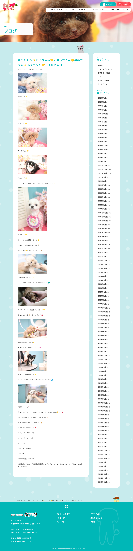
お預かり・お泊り (104, 73)
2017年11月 (102, 407)
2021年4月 (102, 244)
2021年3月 (102, 248)
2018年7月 (102, 375)
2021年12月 (102, 213)
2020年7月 (102, 280)
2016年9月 (102, 462)
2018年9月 (102, 367)
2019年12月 (102, 308)
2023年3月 (102, 157)
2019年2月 (102, 347)
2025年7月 (102, 122)
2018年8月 (102, 371)
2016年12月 (102, 450)
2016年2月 (102, 470)
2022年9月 (102, 177)
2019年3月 (102, 343)
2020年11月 (102, 264)
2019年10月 (102, 316)
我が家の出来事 (103, 80)
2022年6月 (102, 189)
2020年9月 (102, 272)
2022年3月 (102, 201)
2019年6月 (102, 331)
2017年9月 (102, 415)
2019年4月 (102, 339)
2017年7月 (102, 423)
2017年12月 (102, 403)
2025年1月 (102, 134)
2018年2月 (102, 395)
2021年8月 (102, 229)
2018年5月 (102, 383)
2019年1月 (102, 351)
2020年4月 (102, 292)
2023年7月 (102, 153)
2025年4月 (102, 130)
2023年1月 (102, 161)
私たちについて (96, 518)
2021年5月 (102, 240)
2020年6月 (102, 284)
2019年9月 (102, 320)
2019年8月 (102, 324)
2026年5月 (102, 102)
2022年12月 (102, 165)
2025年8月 (102, 118)
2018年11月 (102, 359)
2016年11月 (102, 454)
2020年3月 (102, 296)
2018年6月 (102, 379)
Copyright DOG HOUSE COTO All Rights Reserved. (68, 548)
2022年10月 (102, 173)
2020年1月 (102, 304)
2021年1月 (102, 256)
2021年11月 (102, 217)
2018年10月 (102, 363)
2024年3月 (102, 142)
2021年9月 (102, 225)
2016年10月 (102, 458)
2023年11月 (102, 145)
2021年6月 (102, 236)
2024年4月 (102, 138)
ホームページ (102, 84)
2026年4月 (102, 106)
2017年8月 (102, 419)
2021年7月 (102, 233)
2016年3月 (102, 466)
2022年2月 (102, 205)
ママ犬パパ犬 (95, 514)
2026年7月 (102, 98)
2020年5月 (102, 288)
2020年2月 (102, 300)
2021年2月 (102, 252)
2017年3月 (102, 438)
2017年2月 (102, 442)
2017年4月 (102, 434)
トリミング (60, 518)
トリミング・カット (38, 69)
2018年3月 (102, 391)
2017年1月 (102, 446)
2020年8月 (102, 276)
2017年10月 (102, 411)
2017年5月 (102, 431)
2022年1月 (102, 209)
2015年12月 (102, 474)
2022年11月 (102, 169)
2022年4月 (102, 197)
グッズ (100, 77)
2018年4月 (102, 387)
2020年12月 (102, 260)
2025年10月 (102, 114)
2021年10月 (102, 221)
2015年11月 (102, 478)
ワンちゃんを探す (63, 514)
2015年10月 (102, 482)
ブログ (93, 522)
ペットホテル (61, 522)
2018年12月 (102, 355)
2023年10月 (102, 149)
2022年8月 (102, 181)
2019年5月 (102, 335)
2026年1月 (102, 110)
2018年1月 (102, 399)
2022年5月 (102, 193)
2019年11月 (102, 312)
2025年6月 (102, 126)
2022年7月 (102, 185)
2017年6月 (102, 427)
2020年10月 (102, 268)
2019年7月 (102, 328)
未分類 (100, 65)
